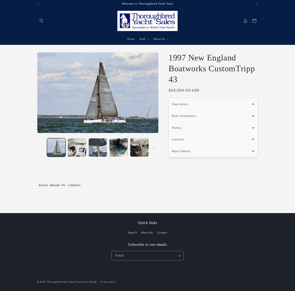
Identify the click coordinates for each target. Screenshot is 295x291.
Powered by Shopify (86, 281)
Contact (162, 233)
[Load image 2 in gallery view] (77, 147)
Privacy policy (108, 281)
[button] (41, 20)
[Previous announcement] (38, 4)
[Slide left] (41, 147)
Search (132, 233)
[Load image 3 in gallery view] (97, 147)
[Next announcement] (256, 4)
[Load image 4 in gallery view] (118, 147)
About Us (147, 233)
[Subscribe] (179, 256)
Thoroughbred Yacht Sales (61, 281)
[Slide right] (154, 147)
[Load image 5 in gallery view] (139, 147)
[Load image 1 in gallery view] (56, 147)
